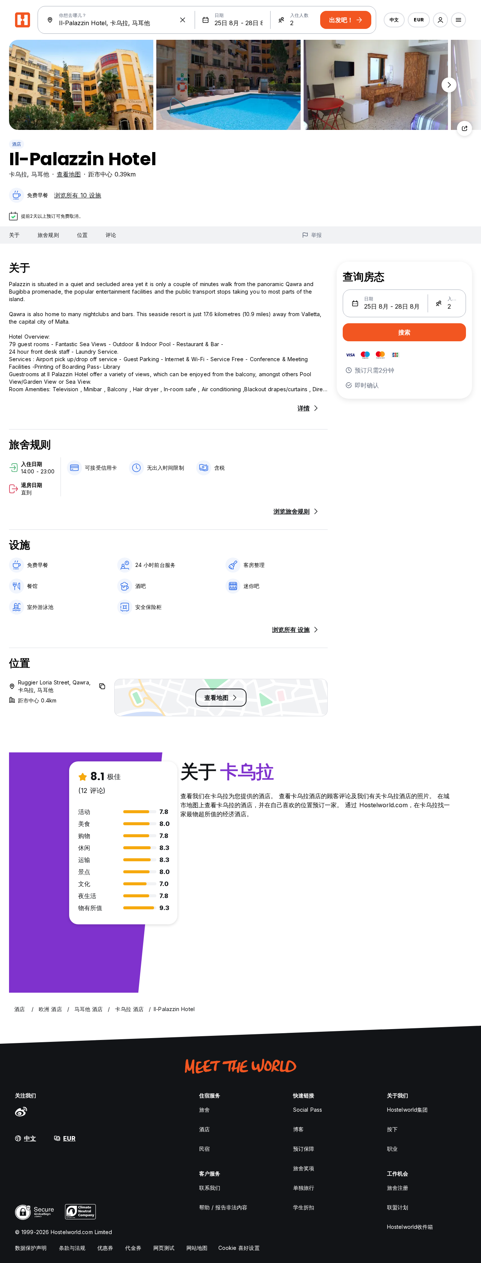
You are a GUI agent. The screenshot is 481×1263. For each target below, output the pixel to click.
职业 (392, 1148)
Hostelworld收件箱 (410, 1227)
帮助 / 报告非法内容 (223, 1207)
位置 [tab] (82, 235)
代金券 (133, 1248)
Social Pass (307, 1109)
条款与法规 (72, 1248)
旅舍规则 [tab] (48, 235)
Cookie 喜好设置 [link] (239, 1248)
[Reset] (183, 20)
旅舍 (204, 1109)
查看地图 (69, 174)
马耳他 (40, 174)
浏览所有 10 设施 (77, 195)
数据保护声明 (31, 1248)
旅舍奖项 (303, 1168)
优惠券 (105, 1248)
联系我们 (209, 1188)
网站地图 (196, 1248)
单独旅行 (303, 1188)
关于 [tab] (14, 235)
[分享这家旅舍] (464, 128)
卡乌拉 (18, 174)
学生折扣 (303, 1207)
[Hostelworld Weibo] (21, 1111)
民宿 (204, 1148)
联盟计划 (397, 1207)
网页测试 (163, 1248)
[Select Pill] (440, 19)
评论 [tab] (111, 235)
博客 (298, 1129)
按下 (392, 1129)
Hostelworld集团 (407, 1109)
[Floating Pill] (449, 84)
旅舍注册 (397, 1188)
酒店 (16, 144)
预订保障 (303, 1148)
